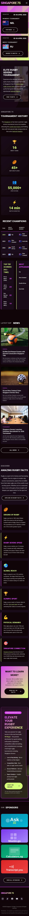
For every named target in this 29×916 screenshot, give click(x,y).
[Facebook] (12, 899)
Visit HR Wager (10, 786)
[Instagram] (2, 899)
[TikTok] (7, 899)
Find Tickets (10, 97)
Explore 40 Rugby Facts (13, 498)
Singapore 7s (8, 122)
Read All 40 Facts (13, 691)
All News (13, 450)
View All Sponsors (13, 880)
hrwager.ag (7, 793)
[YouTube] (17, 899)
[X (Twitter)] (21, 899)
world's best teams (15, 127)
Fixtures (9, 29)
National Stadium (16, 91)
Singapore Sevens (8, 652)
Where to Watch (11, 53)
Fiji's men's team (13, 604)
